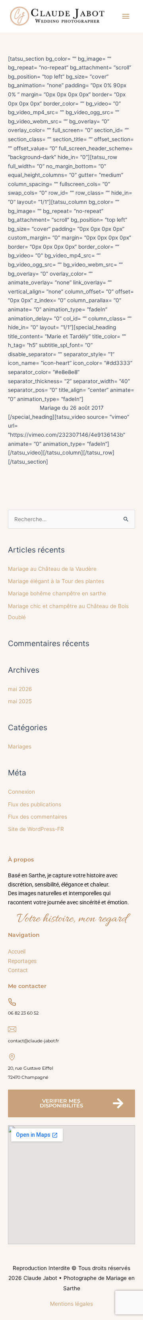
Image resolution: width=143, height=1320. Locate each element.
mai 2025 (20, 701)
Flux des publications (34, 804)
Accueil (16, 951)
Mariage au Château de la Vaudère (52, 568)
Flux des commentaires (37, 816)
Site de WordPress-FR (36, 829)
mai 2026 (20, 688)
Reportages (22, 961)
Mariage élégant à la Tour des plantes (56, 581)
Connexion (21, 792)
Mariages (19, 746)
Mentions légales (71, 1304)
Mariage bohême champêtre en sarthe (57, 593)
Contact (18, 970)
